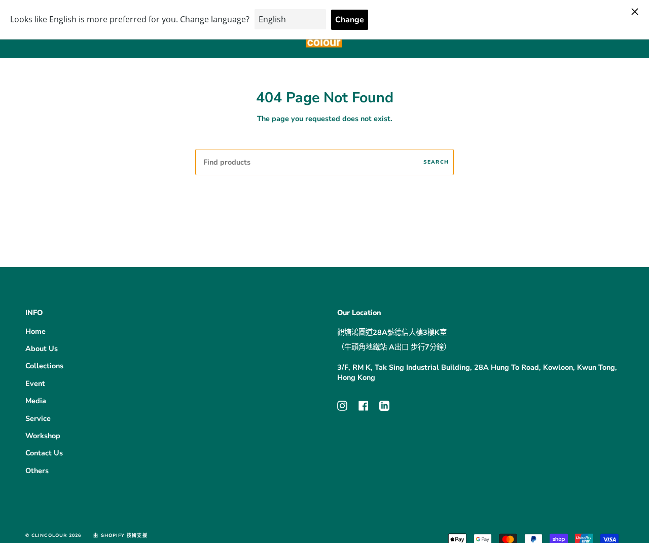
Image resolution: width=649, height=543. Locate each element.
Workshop (42, 436)
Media (35, 401)
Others (37, 471)
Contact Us (44, 453)
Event (35, 383)
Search (436, 162)
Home (35, 331)
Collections (44, 366)
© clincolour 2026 (53, 535)
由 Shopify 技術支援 (120, 535)
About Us (41, 348)
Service (38, 418)
